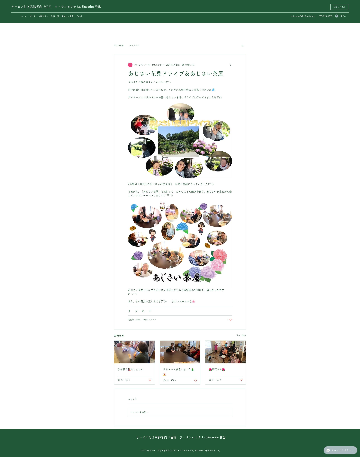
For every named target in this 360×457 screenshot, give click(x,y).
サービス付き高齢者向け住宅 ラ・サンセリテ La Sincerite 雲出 (56, 6)
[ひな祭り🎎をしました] (134, 352)
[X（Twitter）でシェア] (136, 311)
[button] (242, 45)
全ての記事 (119, 45)
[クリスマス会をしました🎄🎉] (180, 352)
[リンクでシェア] (150, 311)
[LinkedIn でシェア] (143, 311)
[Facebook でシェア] (129, 311)
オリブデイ (134, 45)
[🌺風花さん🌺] (225, 352)
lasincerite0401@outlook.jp (303, 16)
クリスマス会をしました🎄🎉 (178, 372)
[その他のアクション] (230, 65)
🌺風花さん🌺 (217, 369)
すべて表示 (241, 335)
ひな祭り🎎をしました (130, 369)
